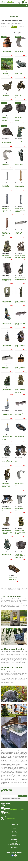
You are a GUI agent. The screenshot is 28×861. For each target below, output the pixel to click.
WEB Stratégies (17, 858)
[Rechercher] (27, 5)
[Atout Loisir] (7, 2)
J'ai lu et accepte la (12, 798)
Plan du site (14, 831)
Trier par (16, 32)
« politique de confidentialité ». (15, 798)
